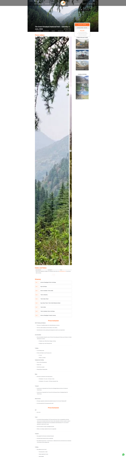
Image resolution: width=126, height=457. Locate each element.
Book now (82, 24)
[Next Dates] (54, 275)
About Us (41, 3)
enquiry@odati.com (62, 271)
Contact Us (84, 3)
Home (35, 3)
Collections (76, 3)
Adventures (47, 3)
